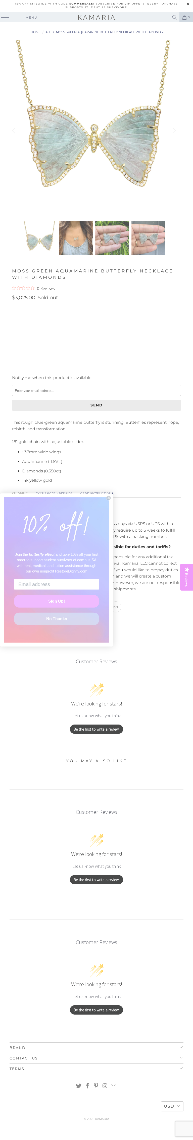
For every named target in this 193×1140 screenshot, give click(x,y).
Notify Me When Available (37, 367)
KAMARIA (102, 1119)
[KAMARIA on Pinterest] (96, 1086)
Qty (15, 308)
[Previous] (14, 130)
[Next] (174, 130)
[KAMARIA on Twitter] (79, 1086)
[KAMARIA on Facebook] (87, 1086)
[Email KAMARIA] (114, 1086)
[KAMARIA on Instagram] (105, 1086)
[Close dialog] (108, 498)
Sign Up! (56, 601)
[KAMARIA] (96, 17)
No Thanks (56, 619)
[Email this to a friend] (115, 606)
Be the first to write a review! (96, 729)
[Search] (174, 17)
